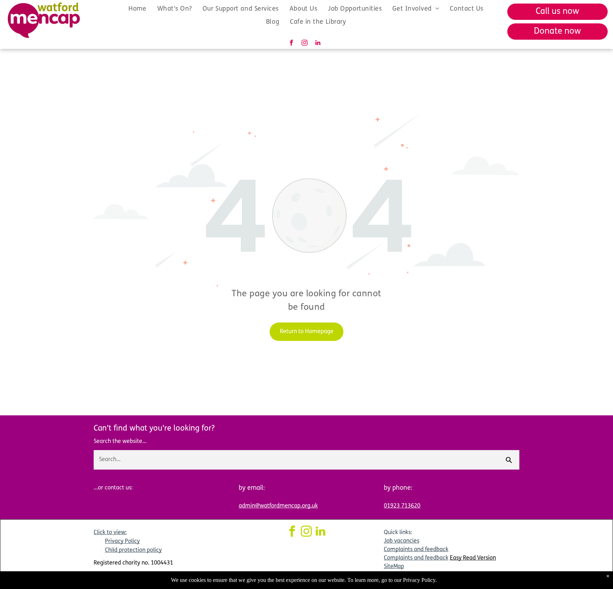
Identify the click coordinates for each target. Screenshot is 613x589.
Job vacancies (401, 541)
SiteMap (394, 567)
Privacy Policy (122, 541)
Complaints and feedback (416, 549)
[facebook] (291, 43)
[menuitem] (137, 9)
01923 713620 (402, 506)
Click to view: (110, 532)
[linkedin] (317, 43)
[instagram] (304, 43)
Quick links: (398, 532)
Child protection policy (133, 550)
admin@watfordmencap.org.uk (278, 506)
